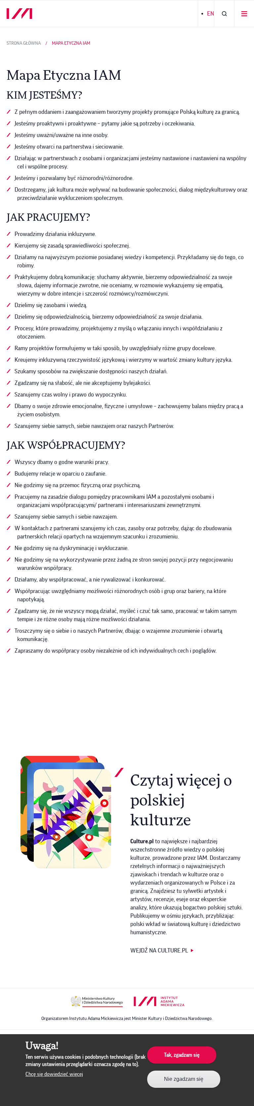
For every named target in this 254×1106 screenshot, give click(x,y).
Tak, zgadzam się (181, 1055)
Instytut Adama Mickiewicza (159, 1001)
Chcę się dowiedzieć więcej (54, 1074)
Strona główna (24, 43)
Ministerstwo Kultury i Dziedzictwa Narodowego (97, 1001)
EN (210, 14)
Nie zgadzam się (183, 1079)
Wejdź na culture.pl (159, 950)
